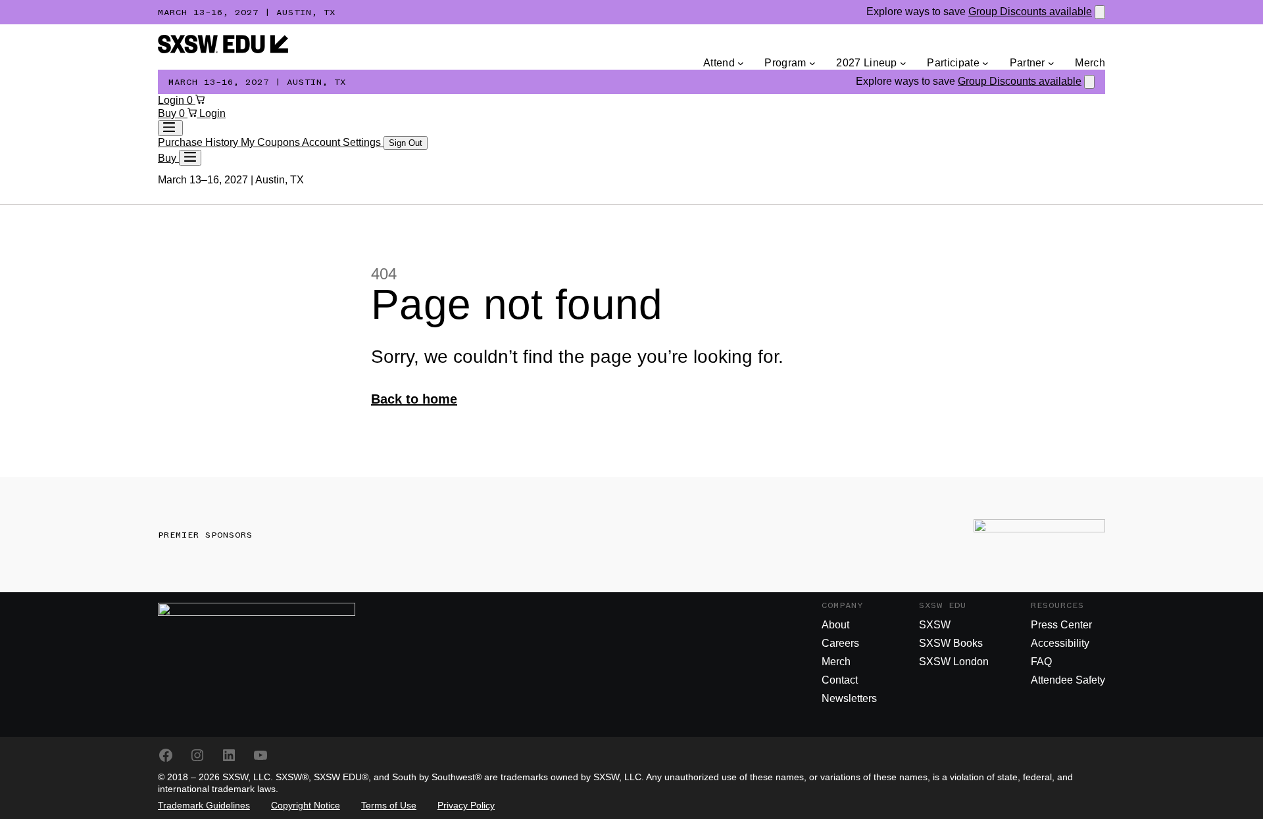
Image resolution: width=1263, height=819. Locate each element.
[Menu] (190, 158)
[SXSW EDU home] (223, 49)
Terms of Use (388, 805)
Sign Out (405, 143)
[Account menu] (170, 128)
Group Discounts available (1030, 11)
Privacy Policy (466, 805)
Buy (168, 113)
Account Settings (343, 142)
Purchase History (199, 142)
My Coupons (271, 142)
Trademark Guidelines (204, 805)
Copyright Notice (305, 805)
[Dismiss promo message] (1100, 12)
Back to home (414, 399)
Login (172, 100)
